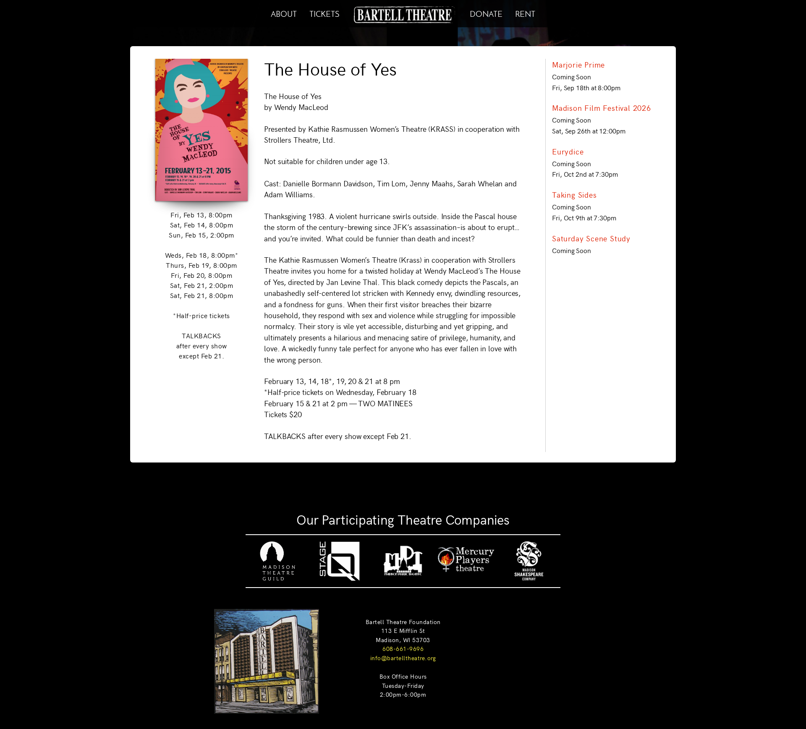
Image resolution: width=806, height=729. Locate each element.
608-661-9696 (403, 648)
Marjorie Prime (578, 65)
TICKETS (324, 12)
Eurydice (568, 151)
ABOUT (284, 12)
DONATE (486, 12)
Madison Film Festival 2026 (601, 108)
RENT (525, 12)
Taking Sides (574, 195)
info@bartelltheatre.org (403, 657)
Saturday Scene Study (591, 238)
